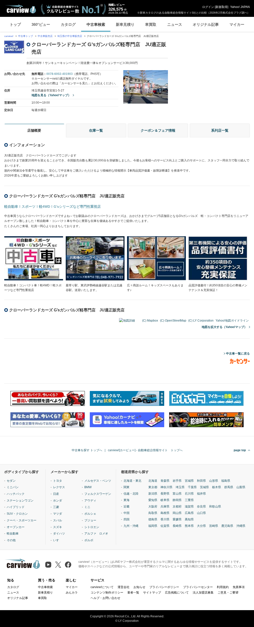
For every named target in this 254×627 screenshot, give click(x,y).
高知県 (189, 519)
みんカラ (72, 592)
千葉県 (192, 487)
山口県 (201, 513)
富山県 (177, 493)
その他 (11, 540)
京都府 (177, 506)
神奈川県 (166, 487)
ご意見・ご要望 (228, 592)
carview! (8, 36)
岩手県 (177, 480)
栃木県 (216, 487)
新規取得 (221, 7)
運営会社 (123, 587)
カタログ (68, 24)
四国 (126, 519)
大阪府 (152, 506)
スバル (57, 520)
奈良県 (201, 506)
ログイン (208, 7)
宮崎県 (213, 526)
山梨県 (240, 487)
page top (240, 450)
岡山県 (177, 513)
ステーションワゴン (20, 500)
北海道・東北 (132, 480)
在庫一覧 (96, 130)
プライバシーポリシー (164, 587)
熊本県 (189, 526)
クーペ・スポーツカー (21, 520)
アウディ (90, 500)
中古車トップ (25, 36)
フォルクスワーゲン (97, 494)
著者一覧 (133, 592)
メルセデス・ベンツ (97, 480)
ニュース (174, 24)
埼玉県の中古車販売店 (69, 36)
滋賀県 (189, 506)
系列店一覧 (219, 130)
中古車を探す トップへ (87, 450)
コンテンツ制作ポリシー (107, 592)
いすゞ (57, 540)
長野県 (164, 493)
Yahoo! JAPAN (240, 7)
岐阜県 (164, 500)
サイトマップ (152, 592)
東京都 (152, 487)
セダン (11, 480)
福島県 (225, 480)
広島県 (189, 513)
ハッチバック (16, 494)
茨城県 (204, 487)
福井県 (201, 493)
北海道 (152, 480)
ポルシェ (90, 513)
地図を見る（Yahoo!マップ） (51, 95)
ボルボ (88, 540)
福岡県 (152, 526)
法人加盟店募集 (203, 592)
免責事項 (239, 587)
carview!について (102, 587)
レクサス (59, 487)
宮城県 (189, 480)
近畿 (126, 506)
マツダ (57, 513)
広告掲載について (177, 592)
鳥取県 (152, 513)
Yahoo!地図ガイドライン (232, 320)
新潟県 (152, 493)
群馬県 (228, 487)
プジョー (90, 520)
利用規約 (223, 587)
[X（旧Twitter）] (58, 565)
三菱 (56, 507)
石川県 (189, 493)
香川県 (164, 519)
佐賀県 (164, 526)
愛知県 (152, 500)
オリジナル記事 (206, 24)
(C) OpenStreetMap (173, 320)
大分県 (201, 526)
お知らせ (139, 587)
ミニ (87, 507)
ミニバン (13, 487)
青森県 (164, 480)
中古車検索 (96, 24)
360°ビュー (41, 24)
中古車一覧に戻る (238, 353)
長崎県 (177, 526)
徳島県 (152, 519)
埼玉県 (180, 487)
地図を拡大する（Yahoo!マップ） (224, 327)
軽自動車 (13, 533)
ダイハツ (59, 533)
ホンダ (57, 500)
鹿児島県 (227, 526)
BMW (88, 487)
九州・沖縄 (131, 526)
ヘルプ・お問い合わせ (105, 598)
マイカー (236, 24)
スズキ (57, 527)
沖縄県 (240, 526)
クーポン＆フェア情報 (158, 130)
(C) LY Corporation (201, 320)
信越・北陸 (131, 493)
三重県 (189, 500)
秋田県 (201, 480)
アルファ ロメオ (96, 533)
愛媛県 (177, 519)
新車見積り (125, 24)
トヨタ (57, 480)
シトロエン (91, 527)
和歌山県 (215, 506)
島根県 (164, 513)
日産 (56, 494)
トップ (15, 24)
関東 (126, 487)
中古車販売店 (45, 36)
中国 (126, 513)
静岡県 (177, 500)
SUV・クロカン (17, 513)
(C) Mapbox (150, 320)
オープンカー (16, 527)
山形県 (213, 480)
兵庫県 (164, 506)
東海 (126, 500)
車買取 (150, 24)
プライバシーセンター (198, 587)
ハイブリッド (16, 507)
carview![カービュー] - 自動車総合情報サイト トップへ (145, 450)
